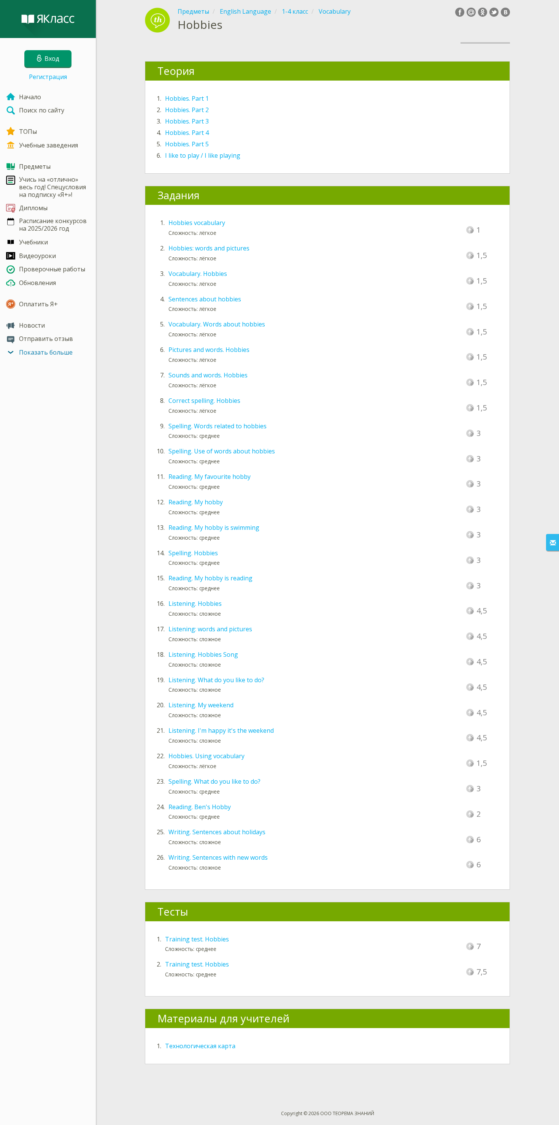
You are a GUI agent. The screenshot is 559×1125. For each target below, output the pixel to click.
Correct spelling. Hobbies (204, 400)
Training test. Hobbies (197, 939)
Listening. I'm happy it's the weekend (221, 730)
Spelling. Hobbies (193, 553)
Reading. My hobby (195, 502)
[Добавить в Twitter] (494, 12)
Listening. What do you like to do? (216, 680)
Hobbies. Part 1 (187, 98)
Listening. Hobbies (195, 603)
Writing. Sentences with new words (218, 857)
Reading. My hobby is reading (210, 578)
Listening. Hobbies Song (203, 654)
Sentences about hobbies (204, 299)
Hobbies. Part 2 (187, 110)
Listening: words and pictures (210, 629)
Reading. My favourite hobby (209, 476)
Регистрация (48, 77)
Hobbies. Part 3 (187, 121)
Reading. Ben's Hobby (199, 807)
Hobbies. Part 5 (187, 144)
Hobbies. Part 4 (187, 132)
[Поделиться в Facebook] (459, 12)
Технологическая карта (200, 1046)
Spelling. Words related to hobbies (217, 426)
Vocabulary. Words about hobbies (216, 324)
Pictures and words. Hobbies (208, 349)
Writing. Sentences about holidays (216, 832)
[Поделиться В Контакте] (505, 12)
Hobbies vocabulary (196, 223)
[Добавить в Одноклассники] (482, 12)
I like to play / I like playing (202, 155)
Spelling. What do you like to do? (214, 781)
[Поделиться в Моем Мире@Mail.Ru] (471, 12)
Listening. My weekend (200, 705)
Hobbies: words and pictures (208, 248)
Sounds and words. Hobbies (208, 375)
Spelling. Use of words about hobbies (221, 451)
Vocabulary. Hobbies (197, 273)
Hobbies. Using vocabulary (206, 756)
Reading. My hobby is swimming (213, 527)
